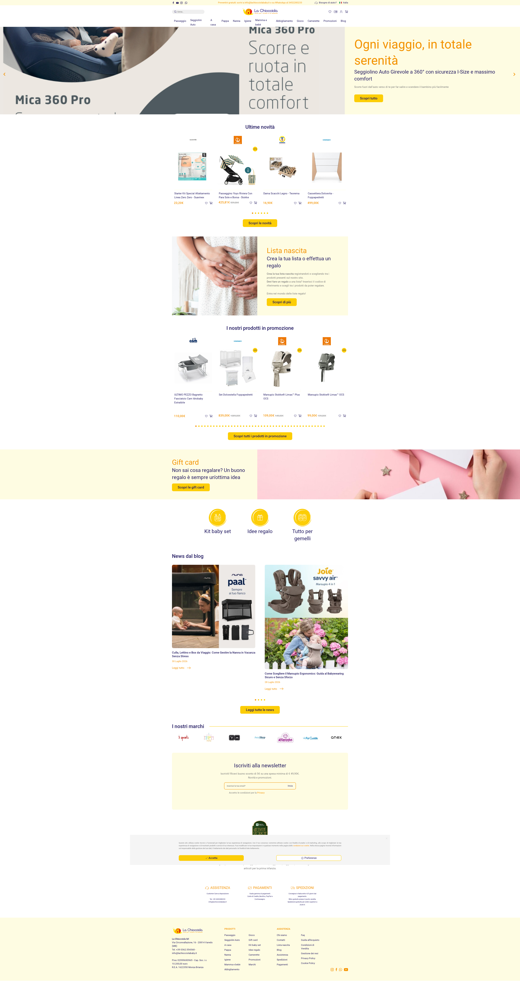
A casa (213, 22)
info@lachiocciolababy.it (257, 2)
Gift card (253, 936)
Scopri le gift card (191, 483)
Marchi (252, 960)
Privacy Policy (308, 954)
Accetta (212, 857)
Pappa (225, 20)
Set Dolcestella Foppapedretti (236, 390)
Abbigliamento (284, 20)
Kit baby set (255, 940)
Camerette (313, 20)
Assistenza (282, 950)
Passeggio (180, 20)
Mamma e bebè (261, 22)
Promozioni (330, 20)
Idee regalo (254, 945)
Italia (345, 2)
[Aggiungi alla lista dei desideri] (206, 198)
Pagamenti (282, 960)
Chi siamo (282, 931)
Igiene (247, 20)
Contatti (281, 936)
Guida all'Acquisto (310, 936)
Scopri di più (281, 298)
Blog (343, 20)
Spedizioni (282, 955)
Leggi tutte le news (260, 706)
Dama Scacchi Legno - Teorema (281, 189)
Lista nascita (283, 940)
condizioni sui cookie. (301, 846)
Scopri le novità (260, 219)
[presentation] (5, 72)
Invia (290, 781)
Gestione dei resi (309, 949)
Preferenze (310, 857)
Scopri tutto (368, 93)
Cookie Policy (308, 959)
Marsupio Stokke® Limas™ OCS (326, 390)
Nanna (236, 20)
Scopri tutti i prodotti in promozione (260, 432)
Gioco (300, 20)
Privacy (261, 788)
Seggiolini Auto (196, 22)
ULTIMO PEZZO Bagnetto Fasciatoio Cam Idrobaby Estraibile (188, 394)
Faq (303, 931)
